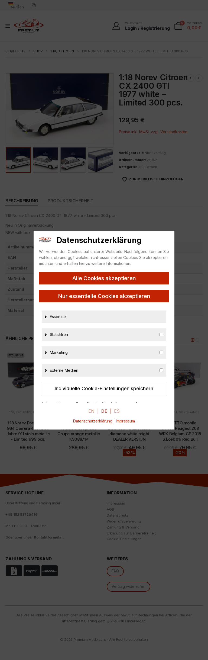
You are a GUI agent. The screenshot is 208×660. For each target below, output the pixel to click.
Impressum (125, 421)
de (104, 411)
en (91, 411)
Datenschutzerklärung (92, 421)
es (117, 411)
